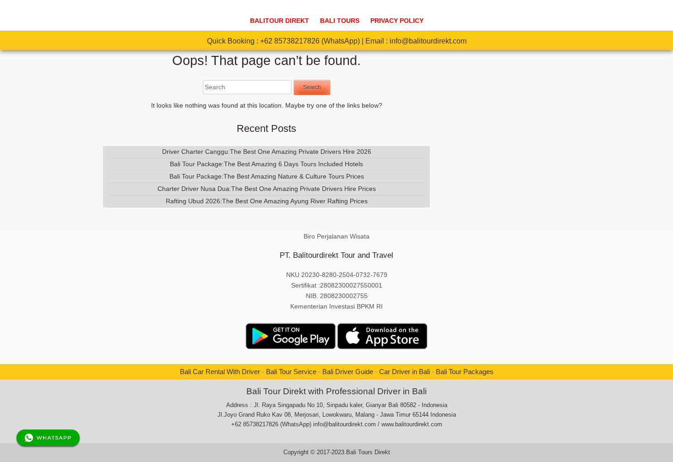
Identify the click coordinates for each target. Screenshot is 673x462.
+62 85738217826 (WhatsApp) (310, 41)
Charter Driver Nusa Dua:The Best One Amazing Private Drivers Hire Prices (266, 188)
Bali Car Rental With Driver (220, 371)
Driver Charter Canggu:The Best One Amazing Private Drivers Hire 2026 (266, 151)
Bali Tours (339, 20)
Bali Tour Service (291, 371)
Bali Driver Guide (347, 371)
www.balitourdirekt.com (411, 424)
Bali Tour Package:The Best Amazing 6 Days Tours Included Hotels (266, 164)
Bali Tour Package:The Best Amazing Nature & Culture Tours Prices (266, 176)
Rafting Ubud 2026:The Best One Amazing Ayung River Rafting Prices (267, 201)
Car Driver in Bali (404, 371)
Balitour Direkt (279, 20)
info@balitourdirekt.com (428, 41)
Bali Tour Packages (465, 371)
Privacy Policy (396, 20)
